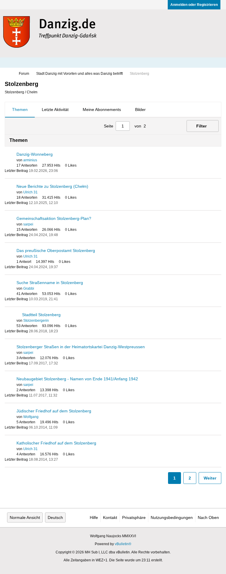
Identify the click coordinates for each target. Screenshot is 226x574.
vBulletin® (123, 544)
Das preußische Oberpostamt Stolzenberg (55, 250)
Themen (20, 109)
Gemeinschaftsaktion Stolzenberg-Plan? (53, 218)
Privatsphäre (134, 517)
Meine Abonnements (102, 109)
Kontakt (110, 517)
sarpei (28, 224)
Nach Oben (208, 517)
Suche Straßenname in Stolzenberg (49, 282)
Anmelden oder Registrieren (194, 5)
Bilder (140, 109)
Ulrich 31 (30, 192)
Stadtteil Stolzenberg (41, 314)
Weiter (210, 478)
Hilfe (94, 517)
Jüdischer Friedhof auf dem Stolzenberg (53, 411)
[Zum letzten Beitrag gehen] (61, 170)
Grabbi (28, 288)
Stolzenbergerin (36, 320)
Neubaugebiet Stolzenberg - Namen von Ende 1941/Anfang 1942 (77, 378)
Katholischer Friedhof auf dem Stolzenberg (56, 443)
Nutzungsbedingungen (172, 517)
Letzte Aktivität (55, 109)
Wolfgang (31, 417)
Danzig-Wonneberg (34, 154)
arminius (30, 160)
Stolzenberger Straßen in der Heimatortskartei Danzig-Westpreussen (80, 346)
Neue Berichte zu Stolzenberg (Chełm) (52, 186)
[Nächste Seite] (168, 126)
